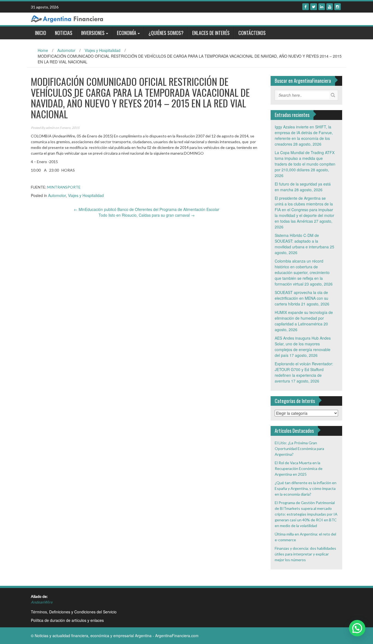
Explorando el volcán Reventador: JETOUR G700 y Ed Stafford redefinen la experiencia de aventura (304, 372)
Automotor (66, 50)
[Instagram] (337, 6)
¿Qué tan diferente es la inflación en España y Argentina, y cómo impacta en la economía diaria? (305, 488)
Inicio (40, 32)
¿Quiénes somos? (166, 32)
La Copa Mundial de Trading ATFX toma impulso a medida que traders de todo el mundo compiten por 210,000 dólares (305, 161)
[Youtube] (329, 6)
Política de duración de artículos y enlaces (67, 620)
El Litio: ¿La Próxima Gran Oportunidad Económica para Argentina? (299, 448)
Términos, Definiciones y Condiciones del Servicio (74, 611)
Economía (126, 32)
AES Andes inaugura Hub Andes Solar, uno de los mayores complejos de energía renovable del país (303, 346)
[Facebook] (305, 6)
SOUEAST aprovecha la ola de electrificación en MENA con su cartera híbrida (301, 298)
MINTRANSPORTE (64, 187)
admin (50, 128)
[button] (357, 628)
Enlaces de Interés (211, 32)
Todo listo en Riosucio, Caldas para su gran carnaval (147, 215)
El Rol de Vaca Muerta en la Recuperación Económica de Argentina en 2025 (298, 468)
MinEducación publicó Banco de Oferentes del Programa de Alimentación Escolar (146, 209)
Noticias (63, 32)
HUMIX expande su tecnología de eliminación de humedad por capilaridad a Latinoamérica (304, 318)
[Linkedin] (321, 6)
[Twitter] (313, 6)
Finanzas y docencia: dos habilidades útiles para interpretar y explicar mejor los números (305, 554)
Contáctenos (252, 32)
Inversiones (93, 32)
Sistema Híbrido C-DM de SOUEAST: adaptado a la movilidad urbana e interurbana (302, 241)
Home (43, 50)
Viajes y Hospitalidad (102, 50)
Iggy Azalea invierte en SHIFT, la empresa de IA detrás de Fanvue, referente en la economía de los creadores (304, 135)
